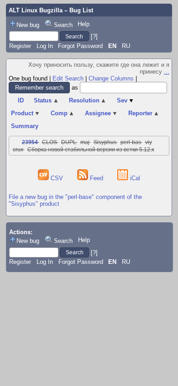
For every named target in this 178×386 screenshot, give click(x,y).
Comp (63, 113)
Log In (45, 46)
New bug (27, 24)
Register (20, 46)
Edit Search (68, 78)
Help (83, 24)
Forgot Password (80, 46)
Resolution (88, 100)
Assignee (101, 113)
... (166, 71)
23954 (30, 142)
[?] (94, 36)
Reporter (144, 113)
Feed (96, 178)
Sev (126, 100)
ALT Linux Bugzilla (36, 10)
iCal (134, 178)
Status (46, 100)
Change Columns (111, 78)
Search (63, 24)
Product (26, 113)
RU (126, 46)
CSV (57, 178)
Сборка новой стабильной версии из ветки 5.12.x (90, 149)
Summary (24, 126)
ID (21, 100)
